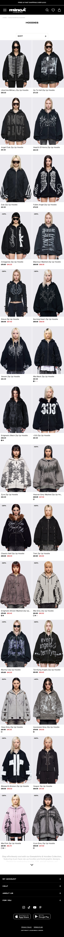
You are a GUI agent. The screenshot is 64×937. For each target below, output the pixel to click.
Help (5, 886)
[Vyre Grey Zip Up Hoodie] (33, 848)
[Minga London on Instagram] (23, 907)
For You (7, 900)
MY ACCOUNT (9, 879)
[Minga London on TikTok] (29, 907)
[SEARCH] (47, 10)
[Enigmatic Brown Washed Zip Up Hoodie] (3, 440)
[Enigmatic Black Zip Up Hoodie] (1, 440)
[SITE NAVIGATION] (5, 10)
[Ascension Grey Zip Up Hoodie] (33, 731)
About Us (8, 893)
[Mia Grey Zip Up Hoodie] (35, 381)
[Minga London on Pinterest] (40, 907)
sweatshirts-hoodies (16, 17)
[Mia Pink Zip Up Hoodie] (37, 381)
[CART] (59, 10)
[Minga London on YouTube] (34, 907)
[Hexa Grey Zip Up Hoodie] (1, 731)
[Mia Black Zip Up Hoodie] (33, 381)
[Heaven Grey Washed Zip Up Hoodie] (33, 499)
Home (5, 17)
